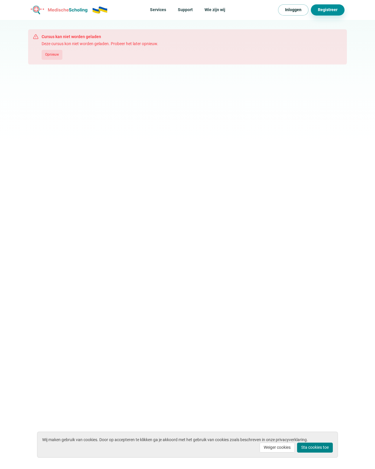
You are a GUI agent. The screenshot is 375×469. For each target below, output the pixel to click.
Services (158, 9)
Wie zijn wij (214, 9)
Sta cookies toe (315, 447)
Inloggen (293, 9)
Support (185, 9)
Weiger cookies (277, 447)
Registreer (328, 9)
